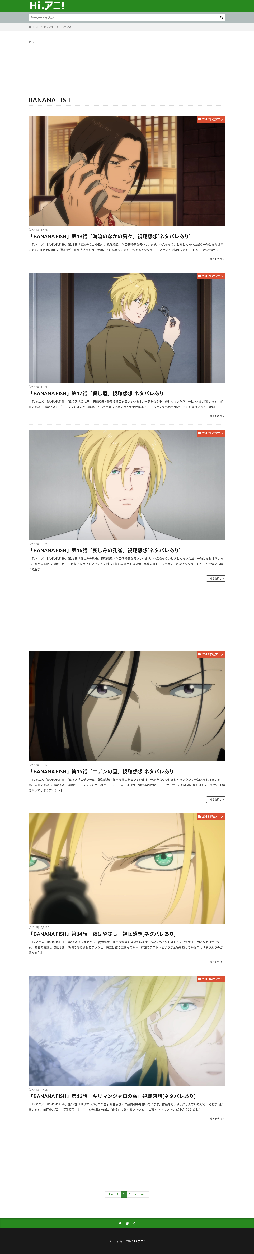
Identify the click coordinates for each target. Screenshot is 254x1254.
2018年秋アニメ (213, 119)
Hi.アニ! (139, 1241)
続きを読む (216, 259)
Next (143, 1194)
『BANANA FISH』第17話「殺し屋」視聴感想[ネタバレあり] (97, 393)
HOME (35, 26)
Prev (111, 1194)
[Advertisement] (127, 69)
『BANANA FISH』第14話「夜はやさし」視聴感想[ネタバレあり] (102, 934)
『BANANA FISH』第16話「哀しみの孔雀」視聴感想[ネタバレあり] (105, 550)
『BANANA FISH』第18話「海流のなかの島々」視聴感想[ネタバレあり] (110, 236)
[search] (221, 17)
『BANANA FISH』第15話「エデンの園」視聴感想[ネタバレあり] (102, 771)
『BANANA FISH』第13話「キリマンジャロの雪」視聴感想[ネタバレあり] (112, 1096)
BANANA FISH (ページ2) (57, 26)
